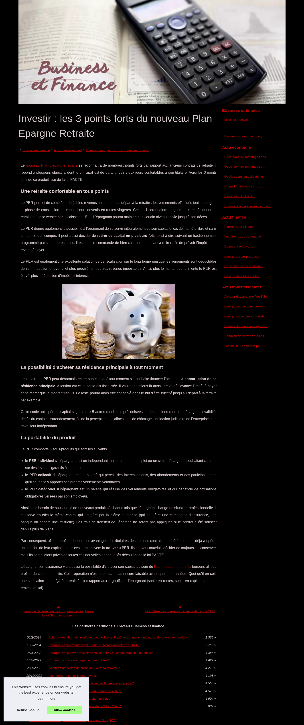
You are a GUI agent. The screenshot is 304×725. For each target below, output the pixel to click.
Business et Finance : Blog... (244, 136)
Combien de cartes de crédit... (245, 336)
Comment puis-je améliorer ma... (247, 206)
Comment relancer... (238, 246)
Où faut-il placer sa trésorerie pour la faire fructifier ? (85, 691)
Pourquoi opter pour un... (242, 256)
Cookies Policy (98, 720)
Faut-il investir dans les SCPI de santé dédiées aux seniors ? (91, 683)
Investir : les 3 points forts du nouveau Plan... (117, 150)
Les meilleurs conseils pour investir (73, 675)
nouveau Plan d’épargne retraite (51, 165)
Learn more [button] (46, 698)
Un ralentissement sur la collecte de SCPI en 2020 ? (85, 706)
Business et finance (36, 150)
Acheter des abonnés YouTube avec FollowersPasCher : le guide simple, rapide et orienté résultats (118, 637)
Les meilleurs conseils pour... (244, 346)
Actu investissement (68, 150)
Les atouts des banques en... (244, 236)
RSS (113, 720)
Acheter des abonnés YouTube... (247, 296)
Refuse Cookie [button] (28, 710)
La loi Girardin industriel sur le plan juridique (79, 698)
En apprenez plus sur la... (242, 276)
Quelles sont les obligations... (244, 176)
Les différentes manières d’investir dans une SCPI (180, 611)
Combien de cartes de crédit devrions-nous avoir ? (84, 667)
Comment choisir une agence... (246, 326)
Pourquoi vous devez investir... (245, 316)
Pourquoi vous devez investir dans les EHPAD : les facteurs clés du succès (101, 652)
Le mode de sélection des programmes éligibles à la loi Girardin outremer (59, 613)
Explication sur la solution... (243, 266)
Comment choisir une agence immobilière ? (79, 660)
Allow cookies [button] (64, 710)
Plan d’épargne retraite (172, 566)
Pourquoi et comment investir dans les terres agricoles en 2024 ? (94, 644)
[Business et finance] (152, 52)
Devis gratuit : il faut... (239, 196)
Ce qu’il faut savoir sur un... (243, 186)
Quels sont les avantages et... (245, 166)
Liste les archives (236, 119)
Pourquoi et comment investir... (246, 306)
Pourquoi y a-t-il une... (239, 226)
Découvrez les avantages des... (246, 157)
